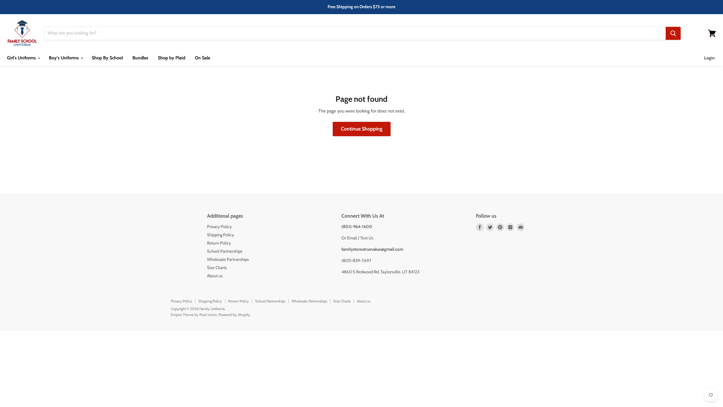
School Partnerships (224, 251)
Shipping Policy (220, 234)
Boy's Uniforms (64, 57)
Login (709, 57)
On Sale (202, 57)
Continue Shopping (361, 129)
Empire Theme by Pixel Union (194, 314)
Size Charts (217, 267)
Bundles (140, 57)
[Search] (673, 33)
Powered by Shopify (234, 314)
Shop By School (107, 57)
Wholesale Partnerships (228, 259)
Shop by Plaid (171, 57)
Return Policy (219, 243)
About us (215, 275)
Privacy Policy (219, 226)
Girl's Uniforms (22, 57)
